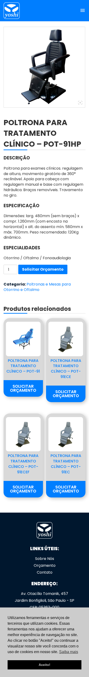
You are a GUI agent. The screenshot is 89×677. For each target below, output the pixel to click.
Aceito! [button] (44, 665)
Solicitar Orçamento (43, 269)
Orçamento (45, 565)
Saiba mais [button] (68, 652)
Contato (44, 572)
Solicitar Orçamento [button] (23, 388)
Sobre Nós (44, 558)
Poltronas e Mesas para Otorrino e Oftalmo (37, 286)
